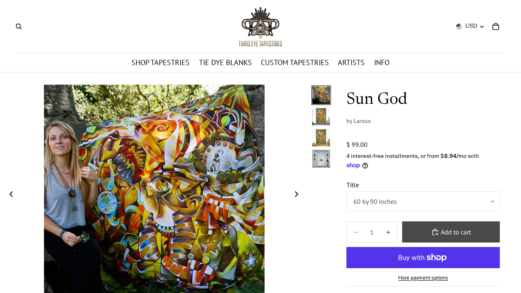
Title (352, 185)
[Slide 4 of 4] (321, 159)
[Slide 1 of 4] (321, 95)
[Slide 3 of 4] (321, 137)
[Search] (19, 26)
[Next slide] (299, 195)
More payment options (423, 277)
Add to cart (456, 232)
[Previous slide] (9, 195)
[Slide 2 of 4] (321, 116)
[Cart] (496, 26)
